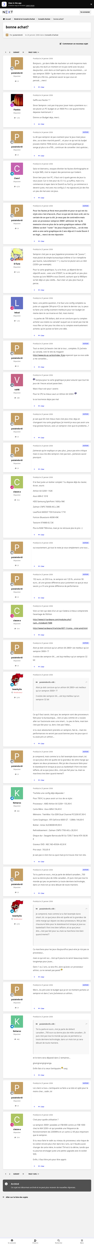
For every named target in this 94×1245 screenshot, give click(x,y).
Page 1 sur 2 (33, 52)
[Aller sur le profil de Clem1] (17, 169)
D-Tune (17, 264)
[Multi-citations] (34, 87)
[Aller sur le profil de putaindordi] (7, 35)
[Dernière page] (23, 52)
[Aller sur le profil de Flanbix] (17, 100)
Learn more (4, 4)
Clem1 (17, 178)
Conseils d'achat (51, 35)
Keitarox (17, 803)
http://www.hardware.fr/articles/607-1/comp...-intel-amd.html (60, 628)
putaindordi (18, 35)
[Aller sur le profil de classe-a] (17, 482)
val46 (16, 389)
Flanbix (17, 109)
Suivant (16, 52)
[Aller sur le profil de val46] (17, 380)
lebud (17, 312)
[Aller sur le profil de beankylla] (17, 680)
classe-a (17, 491)
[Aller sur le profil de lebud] (17, 303)
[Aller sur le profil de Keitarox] (17, 793)
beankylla (17, 689)
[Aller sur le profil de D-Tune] (17, 254)
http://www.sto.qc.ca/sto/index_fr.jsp (49, 355)
